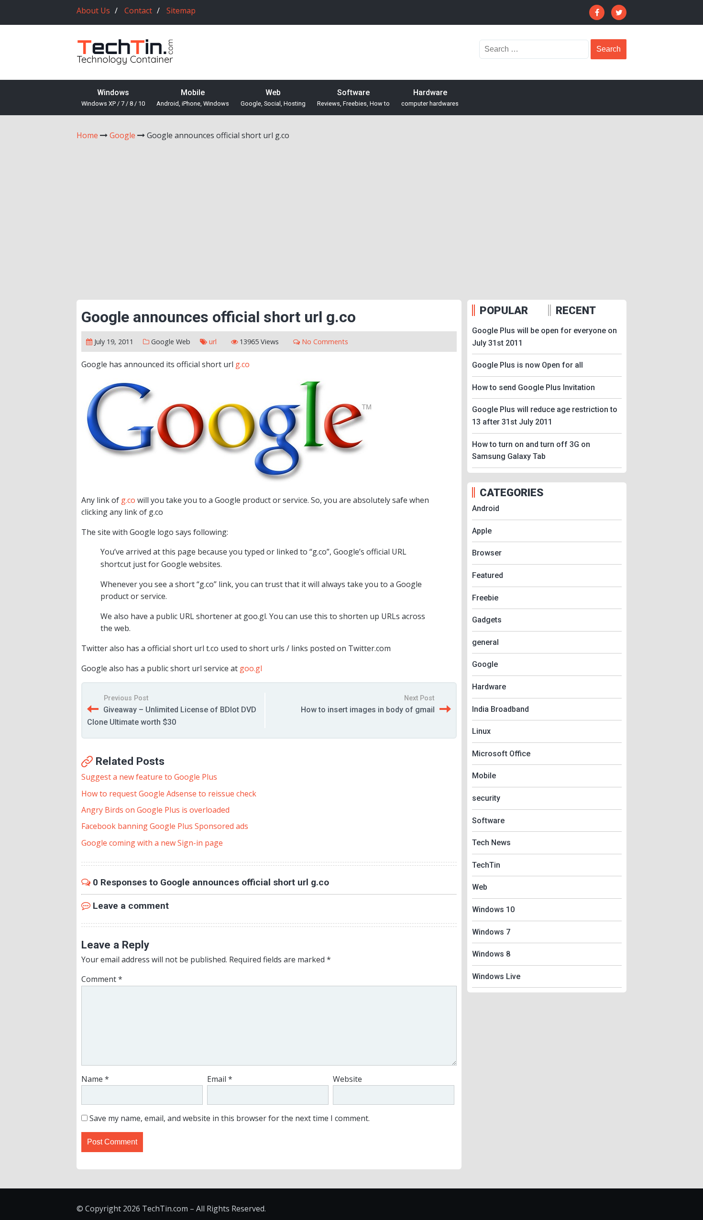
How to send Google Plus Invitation (533, 387)
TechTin (486, 865)
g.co (242, 364)
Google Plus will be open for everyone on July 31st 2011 (544, 337)
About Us (93, 10)
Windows (113, 97)
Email (219, 1079)
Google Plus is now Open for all (527, 365)
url (213, 341)
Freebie (485, 597)
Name (95, 1079)
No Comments (325, 341)
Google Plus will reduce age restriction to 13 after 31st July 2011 (544, 415)
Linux (481, 731)
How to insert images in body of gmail (368, 709)
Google (162, 341)
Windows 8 (491, 954)
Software (353, 97)
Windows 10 (493, 909)
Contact (138, 10)
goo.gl (251, 668)
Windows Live (496, 976)
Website (347, 1079)
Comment (101, 979)
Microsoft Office (501, 753)
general (485, 642)
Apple (482, 530)
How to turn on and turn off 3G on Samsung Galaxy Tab (531, 450)
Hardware (430, 97)
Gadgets (487, 619)
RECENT (576, 310)
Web (273, 97)
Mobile (192, 97)
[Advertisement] (351, 214)
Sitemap (181, 10)
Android (485, 508)
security (486, 798)
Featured (487, 575)
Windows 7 (491, 932)
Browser (487, 552)
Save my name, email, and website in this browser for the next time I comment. (229, 1118)
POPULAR (504, 310)
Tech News (491, 842)
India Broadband (500, 709)
